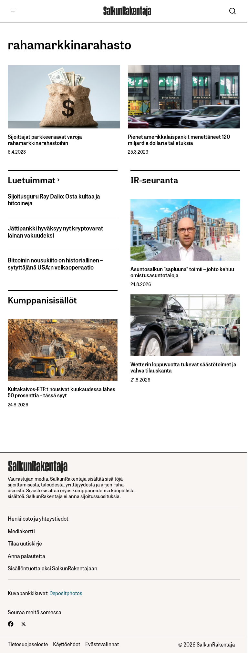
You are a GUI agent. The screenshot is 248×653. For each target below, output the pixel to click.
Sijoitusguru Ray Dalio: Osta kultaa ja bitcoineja (54, 200)
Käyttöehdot (66, 644)
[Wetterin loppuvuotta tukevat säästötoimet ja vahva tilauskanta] (185, 325)
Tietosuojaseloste (28, 644)
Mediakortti (21, 531)
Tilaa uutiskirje (25, 543)
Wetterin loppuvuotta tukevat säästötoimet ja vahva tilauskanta (183, 367)
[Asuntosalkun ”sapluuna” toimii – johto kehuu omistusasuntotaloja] (185, 230)
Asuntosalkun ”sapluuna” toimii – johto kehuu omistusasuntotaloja (182, 272)
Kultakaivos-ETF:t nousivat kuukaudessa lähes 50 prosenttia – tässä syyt (61, 392)
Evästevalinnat (102, 644)
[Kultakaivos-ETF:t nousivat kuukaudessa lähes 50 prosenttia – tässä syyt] (63, 350)
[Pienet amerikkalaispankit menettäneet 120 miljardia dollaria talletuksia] (184, 96)
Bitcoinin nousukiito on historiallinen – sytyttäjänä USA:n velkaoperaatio (55, 263)
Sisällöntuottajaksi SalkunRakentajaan (52, 568)
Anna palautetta (26, 556)
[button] (13, 11)
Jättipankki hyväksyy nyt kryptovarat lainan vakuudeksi (55, 232)
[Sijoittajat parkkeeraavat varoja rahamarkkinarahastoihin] (64, 96)
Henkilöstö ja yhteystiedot (38, 518)
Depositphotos (65, 593)
